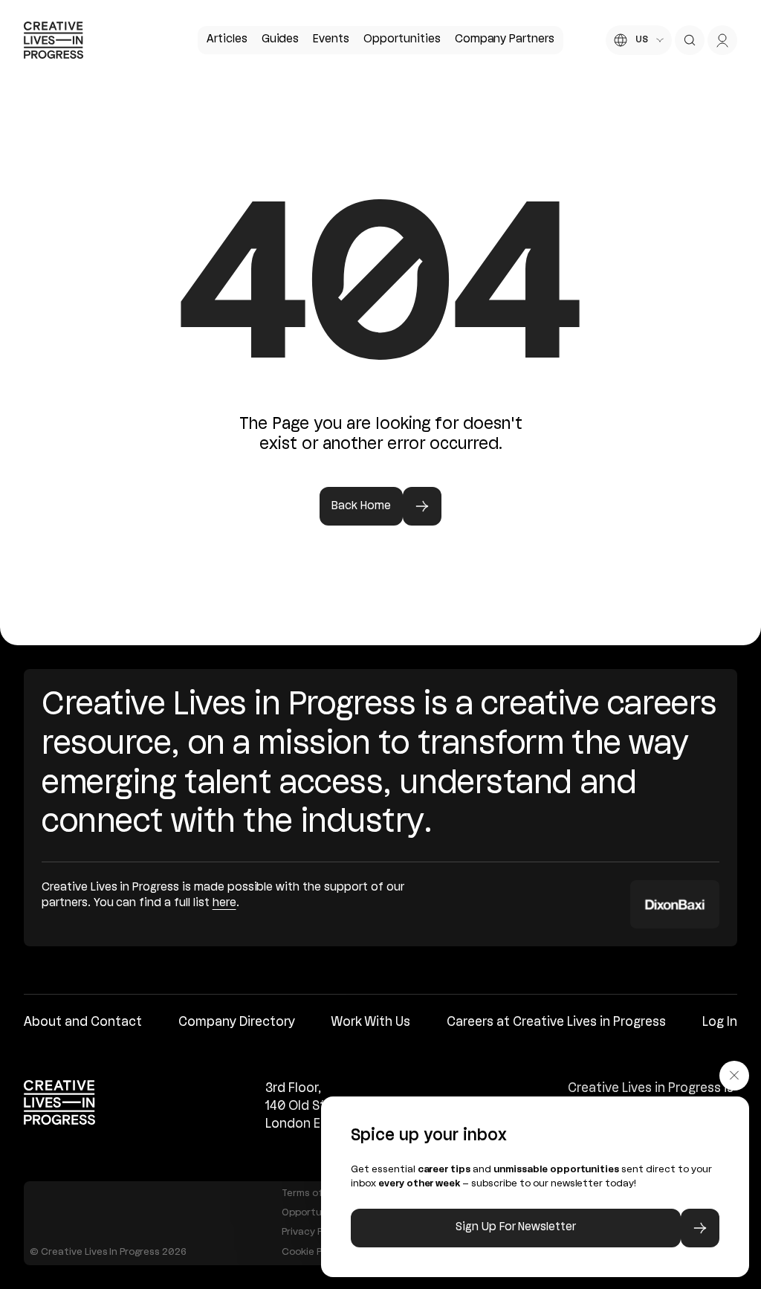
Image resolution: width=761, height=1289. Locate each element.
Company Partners (504, 39)
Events (331, 39)
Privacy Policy (313, 1232)
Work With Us (370, 1022)
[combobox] (639, 40)
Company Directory (236, 1022)
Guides (280, 39)
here (224, 903)
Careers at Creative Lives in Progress (556, 1022)
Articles (227, 39)
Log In (719, 1022)
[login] (722, 40)
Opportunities (402, 39)
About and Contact (83, 1022)
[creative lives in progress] (53, 40)
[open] (690, 40)
